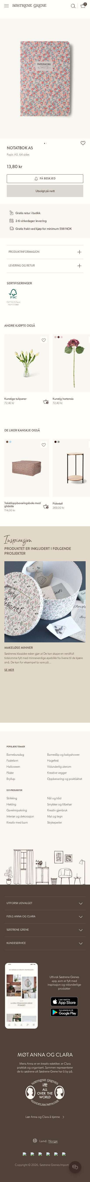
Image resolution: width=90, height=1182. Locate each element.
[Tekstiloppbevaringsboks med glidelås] (26, 468)
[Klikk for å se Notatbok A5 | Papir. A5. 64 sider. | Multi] (45, 79)
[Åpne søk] (73, 6)
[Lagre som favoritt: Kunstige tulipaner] (44, 340)
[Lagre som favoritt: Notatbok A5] (83, 143)
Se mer (9, 670)
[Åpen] (6, 5)
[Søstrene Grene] (29, 6)
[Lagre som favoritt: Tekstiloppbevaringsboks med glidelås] (44, 445)
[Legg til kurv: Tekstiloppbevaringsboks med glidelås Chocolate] (46, 506)
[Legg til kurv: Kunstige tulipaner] (46, 401)
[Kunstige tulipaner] (26, 363)
